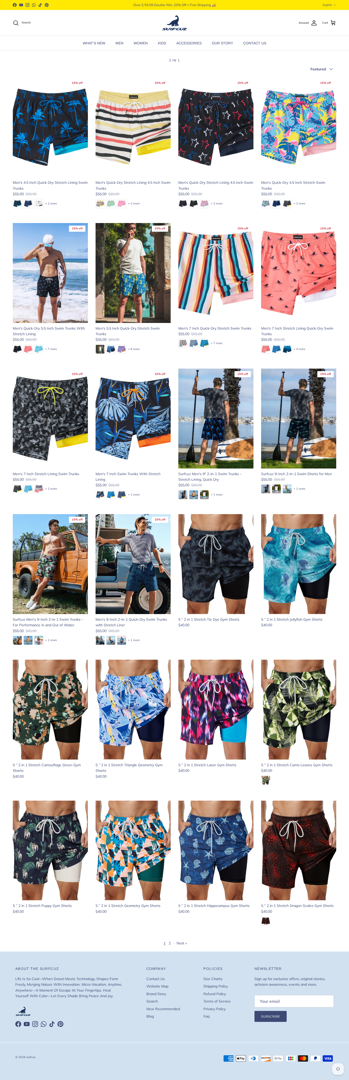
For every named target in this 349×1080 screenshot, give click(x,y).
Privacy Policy (214, 1009)
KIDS (162, 43)
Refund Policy (214, 994)
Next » (182, 943)
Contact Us (155, 979)
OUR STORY (222, 43)
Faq (206, 1016)
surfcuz (31, 1057)
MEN (119, 43)
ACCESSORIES (189, 43)
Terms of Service (217, 1001)
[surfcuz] (174, 23)
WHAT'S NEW (94, 43)
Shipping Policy (215, 986)
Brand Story (156, 994)
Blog (150, 1016)
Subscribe (270, 1016)
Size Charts (212, 979)
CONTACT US (254, 43)
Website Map (157, 986)
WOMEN (141, 43)
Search (152, 1001)
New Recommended (163, 1009)
